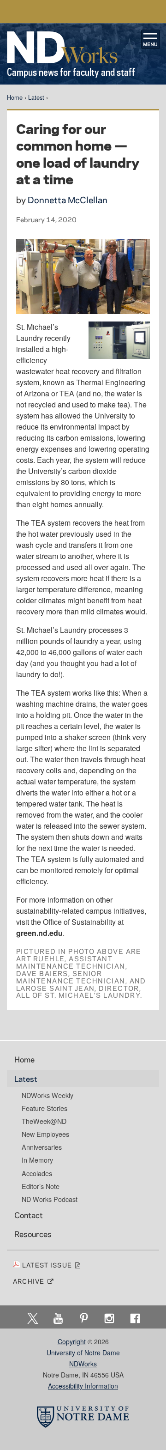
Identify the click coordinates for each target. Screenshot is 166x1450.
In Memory (37, 1160)
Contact (28, 1215)
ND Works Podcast (49, 1199)
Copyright (72, 1341)
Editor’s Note (40, 1186)
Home (15, 97)
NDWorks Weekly (47, 1095)
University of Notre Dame (83, 1352)
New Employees (45, 1134)
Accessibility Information (83, 1385)
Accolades (37, 1173)
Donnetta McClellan (67, 200)
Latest (36, 97)
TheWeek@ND (44, 1121)
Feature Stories (44, 1108)
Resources (33, 1234)
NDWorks (83, 1363)
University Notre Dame (83, 11)
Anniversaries (42, 1147)
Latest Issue (48, 1265)
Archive (30, 1281)
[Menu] (150, 39)
